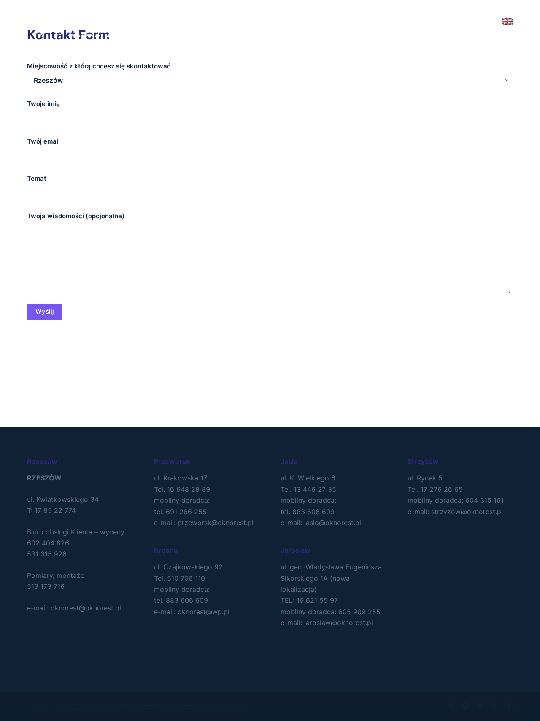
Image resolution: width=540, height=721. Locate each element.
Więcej (345, 21)
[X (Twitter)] (465, 706)
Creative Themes (220, 706)
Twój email (43, 141)
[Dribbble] (495, 706)
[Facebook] (451, 706)
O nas (254, 21)
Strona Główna (200, 21)
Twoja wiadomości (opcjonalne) (75, 216)
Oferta (295, 21)
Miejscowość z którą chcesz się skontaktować (99, 66)
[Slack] (510, 706)
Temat (36, 178)
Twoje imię (43, 104)
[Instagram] (480, 706)
